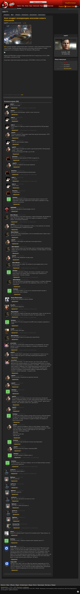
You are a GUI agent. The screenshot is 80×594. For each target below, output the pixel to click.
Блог (12, 14)
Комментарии (36, 5)
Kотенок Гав (16, 524)
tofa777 (6, 23)
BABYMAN (13, 207)
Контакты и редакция (23, 587)
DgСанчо (12, 477)
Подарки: (61, 6)
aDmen (12, 531)
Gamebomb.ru (4, 587)
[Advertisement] (27, 77)
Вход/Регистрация (70, 3)
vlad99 (12, 329)
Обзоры (27, 5)
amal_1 (12, 104)
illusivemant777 (67, 68)
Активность (25, 14)
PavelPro (13, 305)
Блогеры (19, 8)
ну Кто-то (12, 469)
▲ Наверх (53, 585)
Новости (19, 5)
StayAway (15, 156)
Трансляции (50, 5)
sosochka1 (13, 343)
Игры (23, 5)
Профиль (6, 14)
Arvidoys (15, 197)
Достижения (33, 14)
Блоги (45, 5)
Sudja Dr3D (13, 546)
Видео (30, 5)
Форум (41, 5)
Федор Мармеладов (16, 297)
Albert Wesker (14, 215)
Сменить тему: (71, 6)
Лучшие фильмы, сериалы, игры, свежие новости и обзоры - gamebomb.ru (8, 4)
